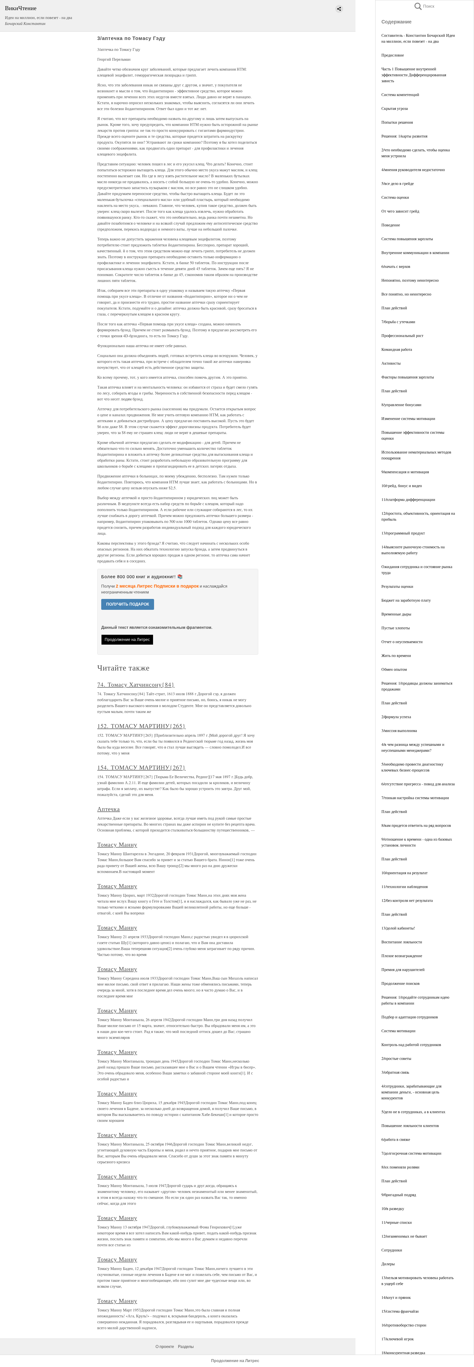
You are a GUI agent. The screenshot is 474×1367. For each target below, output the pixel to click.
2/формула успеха (396, 716)
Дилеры (388, 1263)
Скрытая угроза (394, 108)
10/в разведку (392, 1208)
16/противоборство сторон (403, 1324)
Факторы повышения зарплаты (407, 376)
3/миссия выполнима (399, 730)
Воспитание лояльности (401, 941)
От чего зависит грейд (400, 211)
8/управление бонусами (401, 404)
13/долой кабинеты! (398, 928)
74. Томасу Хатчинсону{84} (136, 684)
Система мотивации (398, 1030)
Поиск (424, 6)
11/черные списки (396, 1222)
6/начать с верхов (395, 266)
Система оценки (395, 197)
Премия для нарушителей (403, 969)
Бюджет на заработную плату (406, 600)
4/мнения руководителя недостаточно (413, 169)
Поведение (390, 224)
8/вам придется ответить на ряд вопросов (416, 825)
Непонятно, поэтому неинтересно (410, 280)
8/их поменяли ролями (400, 1166)
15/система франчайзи (400, 1311)
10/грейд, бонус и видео (401, 485)
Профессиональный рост (402, 335)
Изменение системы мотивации (408, 418)
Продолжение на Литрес (127, 639)
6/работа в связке (395, 1139)
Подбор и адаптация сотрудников (409, 1016)
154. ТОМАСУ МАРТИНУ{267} (141, 767)
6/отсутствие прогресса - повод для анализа (418, 783)
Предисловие (392, 55)
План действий (394, 307)
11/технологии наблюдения (404, 886)
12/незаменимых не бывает (404, 1236)
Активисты (391, 363)
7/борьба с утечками (398, 321)
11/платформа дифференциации (408, 499)
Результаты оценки (397, 586)
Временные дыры (396, 613)
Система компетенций (400, 94)
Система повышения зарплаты (407, 238)
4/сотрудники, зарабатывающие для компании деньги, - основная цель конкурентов (411, 1091)
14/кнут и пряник (396, 1297)
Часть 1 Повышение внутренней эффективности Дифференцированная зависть (413, 74)
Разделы (186, 1347)
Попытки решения (397, 122)
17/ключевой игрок (397, 1338)
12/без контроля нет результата (407, 900)
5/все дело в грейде (397, 183)
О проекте (165, 1347)
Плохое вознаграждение (401, 955)
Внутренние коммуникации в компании (415, 252)
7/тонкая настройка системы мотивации (415, 797)
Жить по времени (396, 655)
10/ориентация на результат (404, 872)
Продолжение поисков (400, 983)
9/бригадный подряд (398, 1194)
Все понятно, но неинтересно (406, 294)
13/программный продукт (403, 532)
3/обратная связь (395, 1072)
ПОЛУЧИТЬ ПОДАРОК (127, 604)
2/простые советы (396, 1058)
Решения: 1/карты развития (404, 136)
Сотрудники (391, 1249)
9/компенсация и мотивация (405, 471)
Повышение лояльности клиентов (410, 1125)
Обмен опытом (394, 669)
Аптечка (108, 809)
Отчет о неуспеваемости (402, 641)
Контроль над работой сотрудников (411, 1044)
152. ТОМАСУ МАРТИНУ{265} (141, 726)
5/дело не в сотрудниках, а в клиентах (413, 1111)
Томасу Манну (117, 844)
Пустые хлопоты (395, 627)
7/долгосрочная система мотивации (411, 1153)
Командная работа (396, 349)
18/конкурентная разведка (403, 1352)
